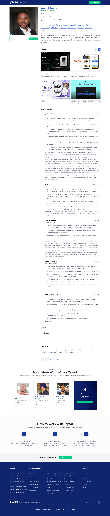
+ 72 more (93, 76)
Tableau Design (89, 27)
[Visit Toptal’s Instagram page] (99, 502)
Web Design (62, 27)
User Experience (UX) (40, 407)
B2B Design (59, 25)
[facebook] (54, 359)
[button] (70, 109)
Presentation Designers (70, 479)
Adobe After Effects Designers (54, 473)
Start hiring (65, 457)
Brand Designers (33, 487)
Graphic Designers (34, 484)
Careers (85, 484)
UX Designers (32, 473)
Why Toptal (86, 473)
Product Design (51, 25)
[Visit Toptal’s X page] (90, 502)
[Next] (99, 49)
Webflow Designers (69, 493)
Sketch (25, 407)
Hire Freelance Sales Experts (17, 492)
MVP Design (89, 25)
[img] (47, 10)
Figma (66, 404)
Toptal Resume (87, 481)
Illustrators (49, 487)
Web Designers (33, 479)
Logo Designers (51, 493)
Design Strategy (45, 30)
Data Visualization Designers (54, 481)
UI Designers (32, 476)
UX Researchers (68, 490)
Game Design (80, 27)
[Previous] (96, 49)
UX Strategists (32, 490)
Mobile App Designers (34, 481)
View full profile (22, 389)
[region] (70, 78)
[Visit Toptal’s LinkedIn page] (86, 502)
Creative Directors (51, 479)
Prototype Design (80, 25)
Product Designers (69, 481)
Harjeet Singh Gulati (40, 397)
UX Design (44, 25)
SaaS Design (66, 25)
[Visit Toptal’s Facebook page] (94, 502)
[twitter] (50, 359)
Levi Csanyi (18, 397)
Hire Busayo (33, 39)
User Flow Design (45, 27)
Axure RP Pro (18, 407)
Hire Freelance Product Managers (18, 489)
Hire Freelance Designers (16, 476)
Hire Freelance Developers (16, 473)
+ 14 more (65, 76)
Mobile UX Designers (69, 473)
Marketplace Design (72, 27)
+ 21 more (79, 103)
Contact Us (86, 476)
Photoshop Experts (69, 476)
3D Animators (32, 493)
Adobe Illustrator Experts (53, 476)
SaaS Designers (68, 484)
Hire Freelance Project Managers (18, 486)
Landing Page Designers (53, 490)
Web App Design (54, 27)
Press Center (86, 479)
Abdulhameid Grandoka (62, 397)
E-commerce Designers (53, 484)
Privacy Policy (57, 509)
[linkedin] (57, 359)
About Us (85, 487)
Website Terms (64, 509)
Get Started (85, 402)
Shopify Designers (69, 487)
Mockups (73, 25)
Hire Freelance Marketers (16, 479)
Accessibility (72, 509)
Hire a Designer (95, 2)
